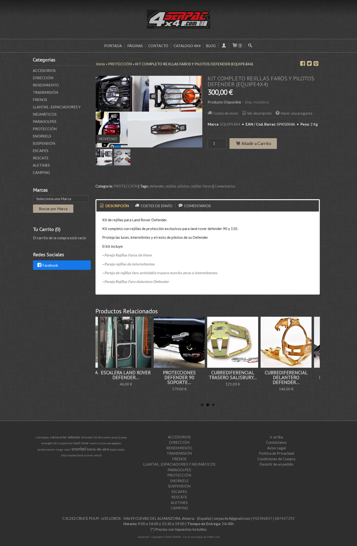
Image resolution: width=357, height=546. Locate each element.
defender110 (89, 437)
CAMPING (41, 172)
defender (157, 186)
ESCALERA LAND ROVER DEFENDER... (126, 375)
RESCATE (41, 158)
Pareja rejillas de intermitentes (129, 264)
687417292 (285, 518)
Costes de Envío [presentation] (156, 206)
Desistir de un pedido (276, 464)
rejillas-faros (201, 186)
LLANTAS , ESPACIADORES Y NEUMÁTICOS (57, 110)
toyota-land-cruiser (80, 455)
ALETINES (41, 165)
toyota (113, 449)
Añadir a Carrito (256, 143)
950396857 (262, 518)
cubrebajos (42, 437)
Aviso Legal (276, 448)
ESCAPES (40, 150)
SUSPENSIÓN (44, 143)
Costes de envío (225, 113)
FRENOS (40, 99)
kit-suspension (63, 443)
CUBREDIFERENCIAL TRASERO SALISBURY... (233, 375)
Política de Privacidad (276, 453)
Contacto (158, 45)
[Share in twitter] (309, 63)
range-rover (63, 449)
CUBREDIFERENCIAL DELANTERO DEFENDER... (286, 377)
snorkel (78, 449)
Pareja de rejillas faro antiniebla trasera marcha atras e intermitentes (160, 273)
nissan (103, 443)
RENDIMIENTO (46, 85)
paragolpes (114, 443)
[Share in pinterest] (316, 63)
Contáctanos (276, 442)
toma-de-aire (98, 449)
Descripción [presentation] (117, 206)
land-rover (81, 443)
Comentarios (224, 186)
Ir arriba (276, 437)
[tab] (114, 206)
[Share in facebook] (302, 63)
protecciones (46, 449)
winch (98, 455)
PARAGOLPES (44, 121)
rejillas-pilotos (177, 186)
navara (93, 443)
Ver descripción (259, 113)
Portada (113, 45)
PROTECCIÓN (45, 129)
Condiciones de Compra (276, 459)
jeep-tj (116, 437)
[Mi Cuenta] (224, 45)
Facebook (50, 265)
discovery (104, 437)
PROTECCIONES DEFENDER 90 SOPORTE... (179, 377)
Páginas (135, 45)
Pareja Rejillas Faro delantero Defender (136, 281)
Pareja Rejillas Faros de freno (128, 255)
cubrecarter (58, 437)
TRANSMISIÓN (45, 92)
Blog (211, 45)
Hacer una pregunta (296, 113)
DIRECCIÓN (43, 78)
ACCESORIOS (44, 70)
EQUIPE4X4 (230, 124)
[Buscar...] (250, 45)
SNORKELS (42, 136)
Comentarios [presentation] (197, 206)
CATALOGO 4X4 (187, 45)
